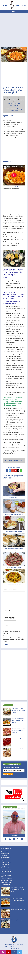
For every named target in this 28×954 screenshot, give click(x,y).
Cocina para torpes (6, 857)
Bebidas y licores (5, 853)
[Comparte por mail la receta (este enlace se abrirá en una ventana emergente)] (18, 470)
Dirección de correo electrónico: (11, 767)
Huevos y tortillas (5, 864)
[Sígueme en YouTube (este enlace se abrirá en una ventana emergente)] (8, 952)
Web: (6, 625)
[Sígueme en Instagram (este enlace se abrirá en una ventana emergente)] (3, 952)
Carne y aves (4, 855)
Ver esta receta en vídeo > (14, 461)
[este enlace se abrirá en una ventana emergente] (7, 470)
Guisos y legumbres (6, 862)
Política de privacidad (16, 946)
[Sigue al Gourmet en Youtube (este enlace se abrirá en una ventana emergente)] (14, 839)
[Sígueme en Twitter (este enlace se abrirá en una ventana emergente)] (19, 952)
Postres (3, 873)
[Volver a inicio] (14, 5)
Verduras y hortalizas (6, 878)
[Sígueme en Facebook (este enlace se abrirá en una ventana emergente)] (14, 952)
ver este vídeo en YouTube (13, 187)
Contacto (14, 835)
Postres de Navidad (6, 875)
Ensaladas (3, 859)
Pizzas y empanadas (6, 871)
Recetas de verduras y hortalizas (14, 109)
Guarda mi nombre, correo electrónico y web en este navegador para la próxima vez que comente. (14, 639)
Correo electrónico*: (10, 618)
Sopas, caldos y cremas (6, 882)
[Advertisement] (14, 30)
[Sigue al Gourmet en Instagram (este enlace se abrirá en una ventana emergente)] (18, 839)
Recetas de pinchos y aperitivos (14, 104)
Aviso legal (8, 946)
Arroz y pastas (4, 851)
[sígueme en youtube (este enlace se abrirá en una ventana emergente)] (14, 794)
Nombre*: (7, 610)
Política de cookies (14, 948)
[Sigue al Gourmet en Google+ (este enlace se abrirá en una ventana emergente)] (22, 839)
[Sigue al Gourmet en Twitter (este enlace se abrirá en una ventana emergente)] (10, 839)
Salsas (2, 877)
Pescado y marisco (5, 868)
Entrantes (3, 860)
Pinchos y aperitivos (6, 869)
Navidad (3, 866)
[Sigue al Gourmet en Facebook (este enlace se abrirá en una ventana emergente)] (6, 839)
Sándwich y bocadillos (6, 880)
